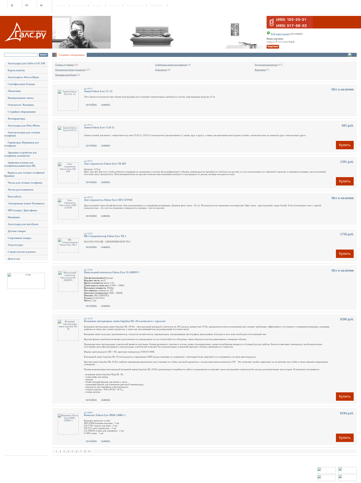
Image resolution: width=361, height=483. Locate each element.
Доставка (97, 5)
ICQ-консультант (280, 34)
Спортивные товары (19, 238)
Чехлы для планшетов (20, 189)
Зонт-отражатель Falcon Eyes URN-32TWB (108, 199)
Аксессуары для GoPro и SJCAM (26, 63)
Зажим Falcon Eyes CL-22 (98, 91)
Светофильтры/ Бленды (21, 84)
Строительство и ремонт (22, 251)
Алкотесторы (15, 244)
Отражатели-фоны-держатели (70, 69)
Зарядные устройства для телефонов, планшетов (20, 154)
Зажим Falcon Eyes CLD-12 (99, 127)
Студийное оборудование (22, 111)
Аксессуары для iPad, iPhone (24, 125)
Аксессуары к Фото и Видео (23, 77)
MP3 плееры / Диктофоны (22, 210)
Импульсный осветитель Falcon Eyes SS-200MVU (111, 272)
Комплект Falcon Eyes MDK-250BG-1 (105, 415)
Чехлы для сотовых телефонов (25, 182)
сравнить (105, 104)
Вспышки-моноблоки (65, 74)
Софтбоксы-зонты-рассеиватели (171, 64)
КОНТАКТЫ (156, 5)
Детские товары (17, 231)
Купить (345, 145)
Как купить (78, 5)
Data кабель (14, 196)
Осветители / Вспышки (21, 104)
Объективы (14, 91)
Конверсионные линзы (20, 98)
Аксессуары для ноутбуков (23, 224)
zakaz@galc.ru (19, 468)
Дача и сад (14, 258)
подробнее (91, 104)
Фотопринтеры (16, 118)
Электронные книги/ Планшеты (26, 203)
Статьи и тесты (134, 5)
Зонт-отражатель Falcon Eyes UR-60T (105, 163)
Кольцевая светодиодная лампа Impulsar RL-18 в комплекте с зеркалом (124, 321)
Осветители (161, 69)
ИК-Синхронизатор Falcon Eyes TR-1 (105, 236)
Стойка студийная (64, 64)
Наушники (14, 217)
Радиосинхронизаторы (266, 64)
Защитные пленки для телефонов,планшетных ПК (20, 164)
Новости (60, 5)
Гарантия (114, 5)
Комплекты (260, 69)
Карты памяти (16, 70)
